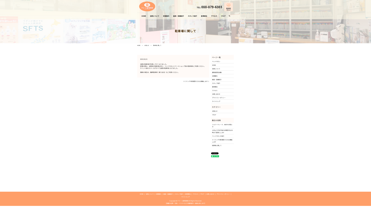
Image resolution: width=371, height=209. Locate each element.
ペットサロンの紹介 (218, 136)
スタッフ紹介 (192, 16)
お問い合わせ (216, 94)
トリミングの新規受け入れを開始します (195, 81)
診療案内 (166, 16)
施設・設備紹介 (178, 16)
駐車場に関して (217, 145)
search (229, 16)
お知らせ (146, 45)
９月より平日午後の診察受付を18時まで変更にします (222, 131)
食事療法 (204, 16)
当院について (154, 16)
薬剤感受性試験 (217, 72)
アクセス (214, 16)
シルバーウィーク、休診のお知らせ (222, 126)
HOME (144, 16)
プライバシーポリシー (219, 98)
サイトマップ (216, 101)
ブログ (223, 16)
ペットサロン (216, 61)
